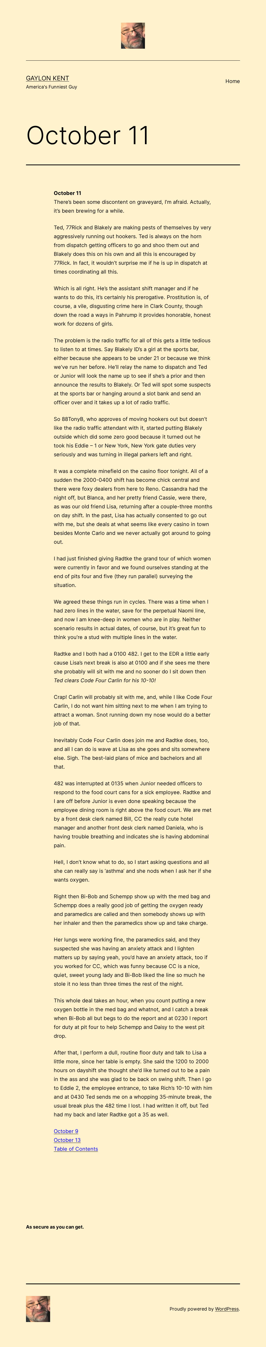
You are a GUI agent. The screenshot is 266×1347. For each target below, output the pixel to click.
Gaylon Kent (47, 78)
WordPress (227, 1309)
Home (232, 81)
